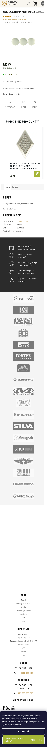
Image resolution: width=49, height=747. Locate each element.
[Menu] (43, 3)
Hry (23, 621)
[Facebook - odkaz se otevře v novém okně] (3, 708)
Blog (23, 655)
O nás (23, 607)
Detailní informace (10, 94)
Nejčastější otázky (23, 611)
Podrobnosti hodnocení (15, 19)
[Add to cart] (37, 174)
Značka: (18, 22)
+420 (25, 673)
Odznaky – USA (22, 221)
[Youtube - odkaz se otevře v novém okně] (12, 708)
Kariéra (23, 652)
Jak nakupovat (23, 634)
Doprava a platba (23, 637)
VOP (23, 648)
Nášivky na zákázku (23, 604)
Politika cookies (24, 645)
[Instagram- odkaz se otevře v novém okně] (8, 708)
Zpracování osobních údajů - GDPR (23, 641)
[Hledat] (28, 3)
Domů (23, 600)
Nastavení (23, 731)
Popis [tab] (7, 187)
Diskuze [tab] (15, 187)
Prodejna (23, 614)
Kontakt (23, 618)
